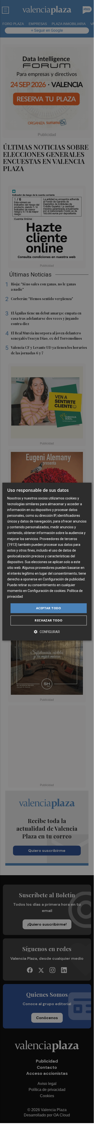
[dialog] (47, 562)
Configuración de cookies (47, 591)
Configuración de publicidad (64, 579)
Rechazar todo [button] (48, 620)
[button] (47, 631)
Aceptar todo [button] (48, 608)
